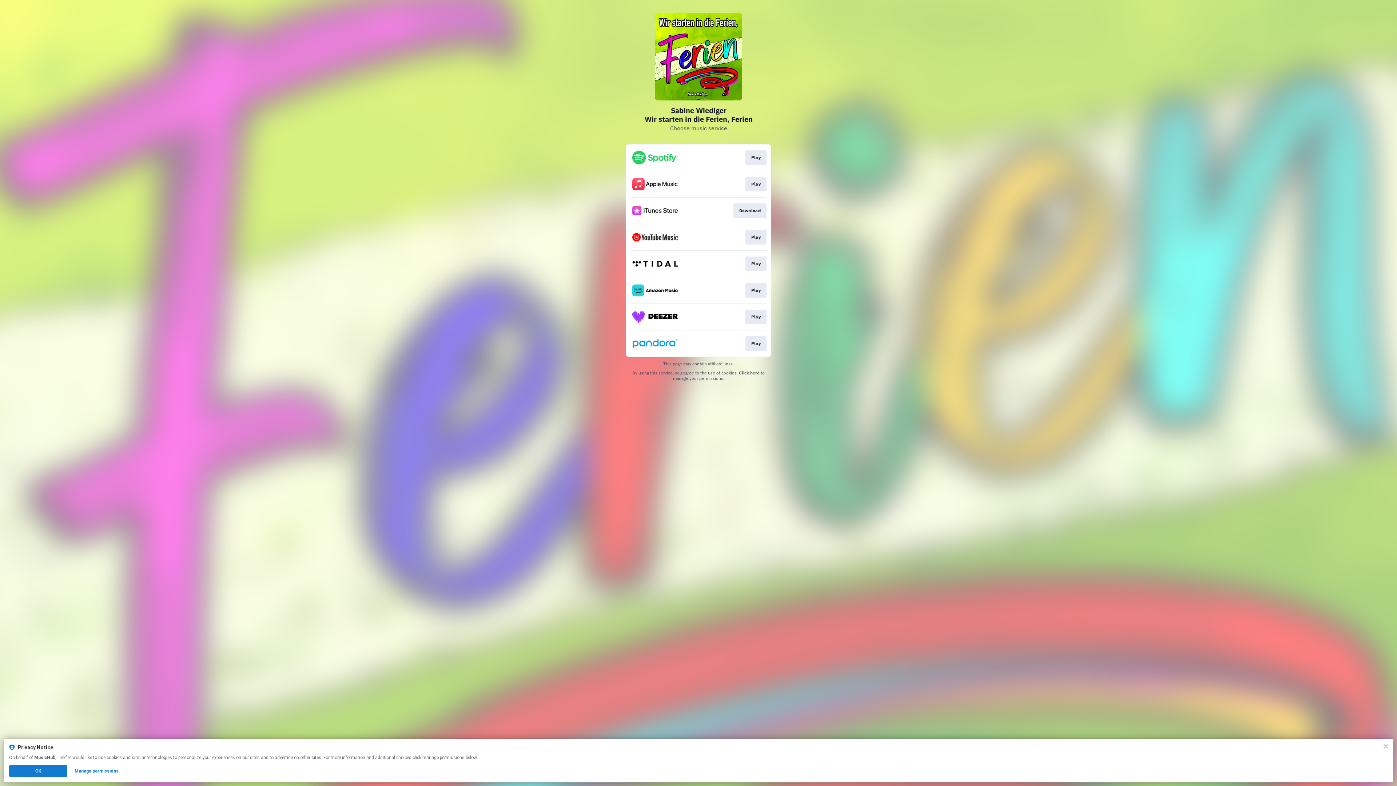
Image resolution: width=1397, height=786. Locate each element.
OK (38, 771)
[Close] (1386, 746)
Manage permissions (97, 771)
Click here (749, 373)
